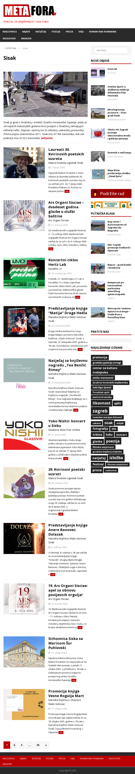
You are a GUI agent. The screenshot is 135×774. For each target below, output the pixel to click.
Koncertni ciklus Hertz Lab (63, 262)
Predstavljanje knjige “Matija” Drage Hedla (68, 310)
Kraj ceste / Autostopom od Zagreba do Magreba (117, 226)
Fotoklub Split (101, 392)
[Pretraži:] (111, 50)
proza (97, 470)
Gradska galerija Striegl (107, 362)
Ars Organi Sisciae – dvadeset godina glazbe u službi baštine (66, 209)
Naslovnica (10, 31)
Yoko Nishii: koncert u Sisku (66, 423)
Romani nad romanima (102, 31)
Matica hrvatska (102, 397)
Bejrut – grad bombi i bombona (119, 266)
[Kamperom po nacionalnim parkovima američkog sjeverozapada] (98, 289)
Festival (98, 464)
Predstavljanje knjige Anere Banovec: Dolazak (68, 530)
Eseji (81, 31)
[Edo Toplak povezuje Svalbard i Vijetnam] (98, 251)
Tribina (97, 434)
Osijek (120, 423)
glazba (97, 441)
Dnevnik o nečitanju (119, 152)
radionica (111, 470)
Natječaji (41, 31)
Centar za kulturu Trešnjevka (105, 370)
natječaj (99, 458)
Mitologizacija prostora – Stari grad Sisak (117, 112)
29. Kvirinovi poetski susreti (66, 471)
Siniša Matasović (103, 377)
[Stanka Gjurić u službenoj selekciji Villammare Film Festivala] (98, 93)
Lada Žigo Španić (102, 387)
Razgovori (9, 38)
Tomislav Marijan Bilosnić (107, 417)
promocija (100, 357)
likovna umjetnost (117, 464)
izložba (116, 457)
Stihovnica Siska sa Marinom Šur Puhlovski (65, 643)
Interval (112, 68)
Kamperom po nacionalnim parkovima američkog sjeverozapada (116, 288)
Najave (26, 31)
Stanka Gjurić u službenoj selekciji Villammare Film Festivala (118, 91)
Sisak (108, 423)
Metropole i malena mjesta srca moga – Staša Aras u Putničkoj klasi (119, 313)
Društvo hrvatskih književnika (110, 382)
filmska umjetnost (103, 447)
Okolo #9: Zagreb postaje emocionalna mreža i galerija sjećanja (119, 134)
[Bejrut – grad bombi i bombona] (98, 271)
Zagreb (100, 411)
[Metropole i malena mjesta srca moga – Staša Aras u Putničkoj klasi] (98, 315)
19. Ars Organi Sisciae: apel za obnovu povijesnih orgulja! (68, 590)
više (67, 191)
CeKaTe (97, 423)
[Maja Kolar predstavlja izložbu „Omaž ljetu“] (98, 177)
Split (117, 403)
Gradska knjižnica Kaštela (107, 451)
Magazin (26, 38)
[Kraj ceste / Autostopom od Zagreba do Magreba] (98, 228)
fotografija (100, 429)
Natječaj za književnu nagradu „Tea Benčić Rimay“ (68, 365)
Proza (69, 31)
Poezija (56, 31)
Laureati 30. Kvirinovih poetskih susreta (66, 154)
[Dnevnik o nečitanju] (98, 159)
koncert (121, 434)
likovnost (102, 402)
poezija (113, 441)
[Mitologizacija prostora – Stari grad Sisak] (98, 116)
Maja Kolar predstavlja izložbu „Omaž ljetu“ (119, 173)
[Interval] (98, 75)
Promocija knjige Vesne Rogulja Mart (66, 693)
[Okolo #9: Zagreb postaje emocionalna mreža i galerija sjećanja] (98, 136)
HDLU (109, 434)
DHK (114, 428)
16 (37, 745)
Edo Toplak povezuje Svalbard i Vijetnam (119, 247)
